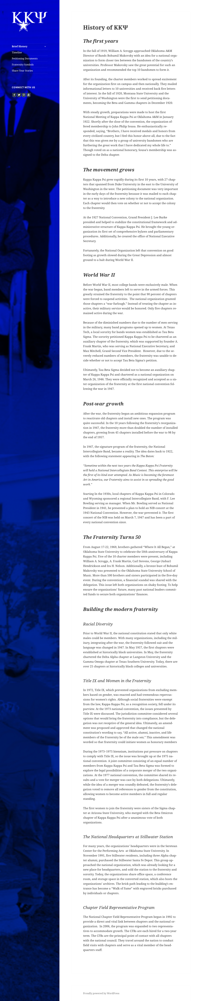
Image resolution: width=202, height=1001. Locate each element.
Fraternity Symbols (23, 64)
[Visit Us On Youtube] (28, 94)
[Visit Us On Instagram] (23, 94)
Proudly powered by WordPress (101, 993)
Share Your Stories (22, 70)
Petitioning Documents (25, 58)
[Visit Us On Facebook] (14, 94)
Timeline (17, 52)
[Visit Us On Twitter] (19, 94)
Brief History (19, 46)
